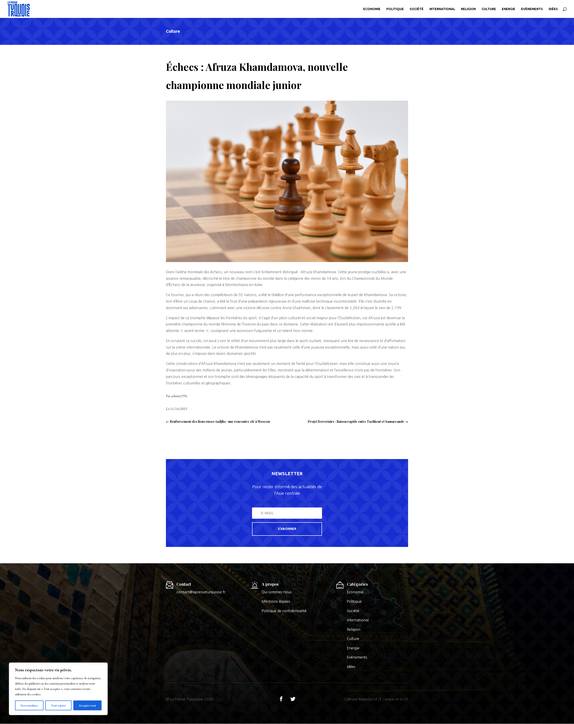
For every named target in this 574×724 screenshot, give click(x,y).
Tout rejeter (58, 705)
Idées (553, 9)
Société (417, 9)
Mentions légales (276, 601)
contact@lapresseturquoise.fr (201, 592)
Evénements (532, 9)
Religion (468, 9)
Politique (395, 9)
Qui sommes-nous (277, 592)
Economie (371, 9)
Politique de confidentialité (284, 611)
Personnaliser (29, 705)
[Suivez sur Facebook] (281, 699)
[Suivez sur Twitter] (293, 699)
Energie (508, 9)
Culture (489, 9)
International (442, 9)
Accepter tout (87, 705)
